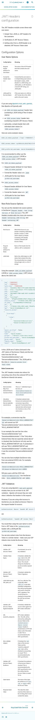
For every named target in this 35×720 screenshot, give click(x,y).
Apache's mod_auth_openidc (22, 104)
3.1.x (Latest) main (16, 2)
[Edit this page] (32, 16)
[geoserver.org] (6, 716)
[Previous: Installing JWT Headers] (2, 707)
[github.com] (2, 716)
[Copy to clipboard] (33, 138)
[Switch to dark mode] (28, 2)
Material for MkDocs (13, 713)
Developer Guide (10, 7)
